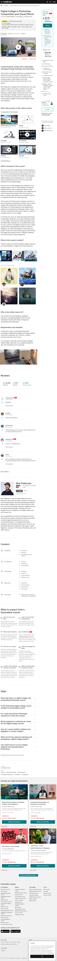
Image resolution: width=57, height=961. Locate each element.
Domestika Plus (13, 944)
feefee (7, 454)
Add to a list (33, 59)
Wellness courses (5, 922)
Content (10, 33)
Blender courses (33, 898)
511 (20, 21)
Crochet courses (19, 912)
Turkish (6, 28)
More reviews (4, 471)
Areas (17, 887)
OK (42, 956)
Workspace (3, 155)
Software (32, 887)
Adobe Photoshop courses (35, 889)
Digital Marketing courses (21, 910)
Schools (18, 942)
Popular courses (47, 893)
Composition (4, 140)
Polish (30, 26)
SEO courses (18, 907)
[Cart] (50, 2)
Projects (23, 33)
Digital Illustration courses (21, 892)
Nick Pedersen (11, 16)
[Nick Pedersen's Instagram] (26, 490)
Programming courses (20, 909)
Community (17, 33)
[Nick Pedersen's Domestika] (24, 490)
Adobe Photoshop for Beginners (40, 848)
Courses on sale (47, 895)
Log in (54, 2)
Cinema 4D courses (33, 895)
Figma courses (32, 900)
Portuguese (14, 26)
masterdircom (9, 439)
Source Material (22, 140)
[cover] (18, 47)
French (23, 26)
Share (25, 59)
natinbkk (7, 413)
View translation (9, 405)
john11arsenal (9, 425)
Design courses (4, 899)
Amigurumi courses (19, 914)
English (5, 26)
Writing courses (4, 906)
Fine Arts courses (19, 900)
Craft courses (4, 891)
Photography (17, 774)
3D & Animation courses (6, 901)
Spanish (9, 26)
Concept (21, 125)
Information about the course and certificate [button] (12, 755)
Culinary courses (4, 917)
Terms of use (11, 958)
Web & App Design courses (7, 910)
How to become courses (6, 924)
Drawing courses (19, 894)
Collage (3, 772)
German (19, 26)
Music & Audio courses (6, 915)
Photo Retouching (21, 772)
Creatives (14, 942)
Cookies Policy (50, 953)
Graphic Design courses (20, 898)
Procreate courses (33, 893)
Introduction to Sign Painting (10, 846)
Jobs (10, 942)
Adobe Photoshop (48, 130)
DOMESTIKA (7, 2)
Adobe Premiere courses (35, 897)
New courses (46, 889)
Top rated (45, 891)
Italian (27, 26)
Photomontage (25, 774)
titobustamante (9, 398)
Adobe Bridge (47, 125)
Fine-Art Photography (11, 772)
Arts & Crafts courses (20, 896)
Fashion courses (4, 908)
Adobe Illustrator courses (35, 891)
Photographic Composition (7, 774)
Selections (21, 155)
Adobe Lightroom (48, 128)
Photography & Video (5, 767)
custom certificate (23, 636)
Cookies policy (24, 958)
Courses (6, 5)
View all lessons (5, 160)
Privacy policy (17, 958)
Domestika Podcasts (5, 944)
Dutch (3, 28)
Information (4, 33)
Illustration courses (5, 889)
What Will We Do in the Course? (8, 125)
